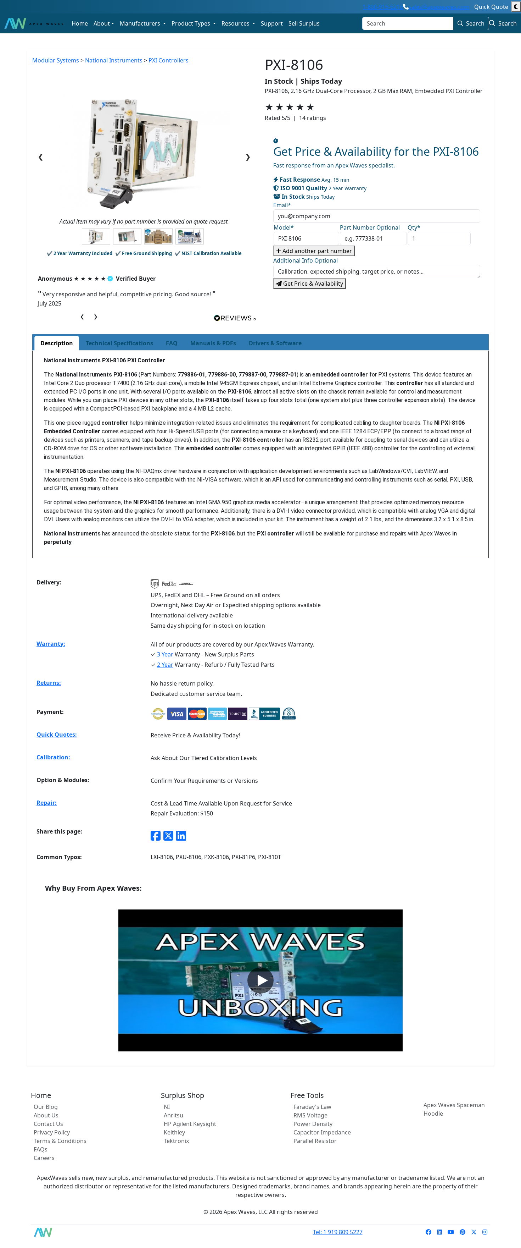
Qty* (414, 227)
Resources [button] (236, 23)
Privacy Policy (52, 1132)
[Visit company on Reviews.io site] (235, 317)
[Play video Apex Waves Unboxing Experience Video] (260, 980)
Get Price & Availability (312, 283)
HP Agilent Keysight (190, 1124)
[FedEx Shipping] (169, 586)
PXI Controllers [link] (169, 60)
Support (272, 23)
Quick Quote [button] (491, 7)
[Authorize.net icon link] (158, 714)
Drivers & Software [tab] (275, 343)
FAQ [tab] (172, 343)
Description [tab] (56, 343)
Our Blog (46, 1107)
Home (80, 23)
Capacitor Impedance (322, 1132)
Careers (44, 1158)
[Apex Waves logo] (33, 23)
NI (167, 1107)
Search (475, 23)
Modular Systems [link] (55, 60)
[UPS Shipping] (155, 586)
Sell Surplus (304, 23)
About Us (46, 1115)
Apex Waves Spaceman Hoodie (454, 1109)
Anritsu (173, 1115)
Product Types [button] (192, 23)
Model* (284, 227)
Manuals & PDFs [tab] (213, 343)
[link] (428, 1232)
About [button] (102, 23)
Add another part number (316, 251)
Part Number (370, 227)
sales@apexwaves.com (439, 7)
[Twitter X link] (168, 835)
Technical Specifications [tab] (119, 343)
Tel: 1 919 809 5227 (338, 1232)
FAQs (40, 1149)
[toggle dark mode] (516, 6)
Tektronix (176, 1141)
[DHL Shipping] (186, 586)
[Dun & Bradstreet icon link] (289, 714)
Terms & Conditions (60, 1141)
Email (282, 205)
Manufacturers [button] (141, 23)
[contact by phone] (406, 6)
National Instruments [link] (114, 60)
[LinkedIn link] (181, 835)
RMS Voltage (310, 1115)
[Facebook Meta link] (156, 835)
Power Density (312, 1124)
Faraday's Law (312, 1107)
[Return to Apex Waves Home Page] (47, 1232)
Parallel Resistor (315, 1141)
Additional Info (305, 260)
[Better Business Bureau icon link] (264, 714)
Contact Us (48, 1124)
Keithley (174, 1132)
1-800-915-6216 (383, 7)
